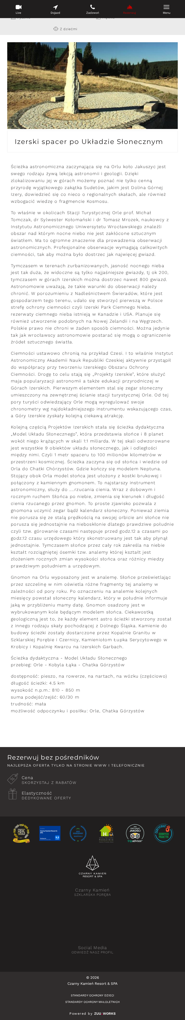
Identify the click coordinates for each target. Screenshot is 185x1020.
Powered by (92, 1013)
